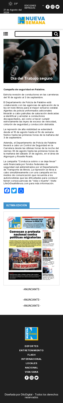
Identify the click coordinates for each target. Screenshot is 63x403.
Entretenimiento (31, 350)
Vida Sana (31, 371)
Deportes (31, 346)
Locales (31, 363)
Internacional (31, 359)
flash (31, 354)
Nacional (31, 367)
